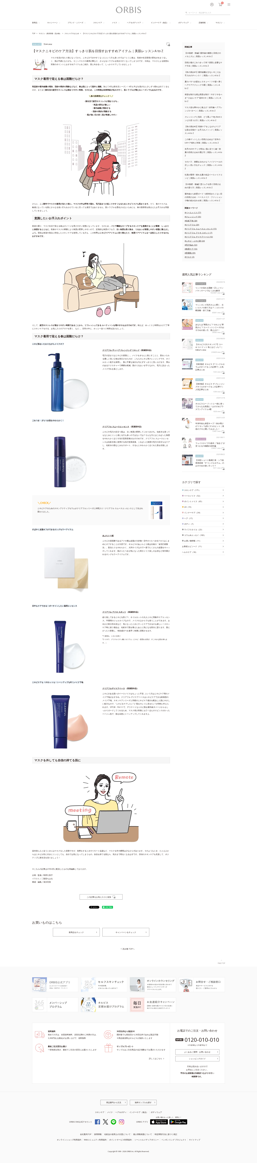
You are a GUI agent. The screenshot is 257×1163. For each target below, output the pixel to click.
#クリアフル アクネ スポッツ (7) (198, 232)
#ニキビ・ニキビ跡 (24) (195, 241)
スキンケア (97, 22)
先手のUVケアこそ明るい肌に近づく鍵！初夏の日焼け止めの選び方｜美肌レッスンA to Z (203, 152)
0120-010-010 (202, 1039)
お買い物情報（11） (192, 540)
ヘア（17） (189, 518)
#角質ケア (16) (191, 249)
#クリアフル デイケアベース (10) (199, 236)
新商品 (34, 22)
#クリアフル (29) (192, 224)
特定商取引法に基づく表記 (166, 1134)
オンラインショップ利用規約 (69, 1139)
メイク (114, 22)
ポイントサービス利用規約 (120, 1139)
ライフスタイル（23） (193, 529)
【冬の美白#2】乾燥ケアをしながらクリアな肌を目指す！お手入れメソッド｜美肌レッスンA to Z (203, 129)
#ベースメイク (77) (193, 212)
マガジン (219, 22)
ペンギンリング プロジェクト (173, 1139)
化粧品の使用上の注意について (117, 1134)
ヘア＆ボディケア (134, 22)
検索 (187, 12)
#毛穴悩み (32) (191, 245)
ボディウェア (183, 22)
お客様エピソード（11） (192, 546)
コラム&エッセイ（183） (195, 535)
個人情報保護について (142, 1134)
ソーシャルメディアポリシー (146, 1139)
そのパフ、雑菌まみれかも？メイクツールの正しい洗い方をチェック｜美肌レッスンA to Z (203, 165)
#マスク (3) (189, 257)
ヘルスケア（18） (189, 552)
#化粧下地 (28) (191, 220)
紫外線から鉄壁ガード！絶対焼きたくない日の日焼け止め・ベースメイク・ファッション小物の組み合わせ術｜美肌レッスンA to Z (203, 197)
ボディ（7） (189, 524)
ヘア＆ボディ (121, 1112)
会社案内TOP (85, 1134)
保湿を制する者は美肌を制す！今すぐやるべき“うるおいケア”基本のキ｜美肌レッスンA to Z (203, 97)
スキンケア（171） (192, 490)
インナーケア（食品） (159, 22)
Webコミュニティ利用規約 (95, 1139)
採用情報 (98, 1134)
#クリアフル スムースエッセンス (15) (201, 228)
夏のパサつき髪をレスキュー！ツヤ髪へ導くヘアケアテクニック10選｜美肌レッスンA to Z (203, 84)
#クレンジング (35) (193, 216)
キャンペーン (52, 22)
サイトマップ (194, 1139)
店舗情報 (202, 22)
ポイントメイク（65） (193, 501)
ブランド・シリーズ (75, 22)
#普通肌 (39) (190, 253)
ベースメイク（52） (192, 495)
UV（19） (188, 507)
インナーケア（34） (192, 512)
